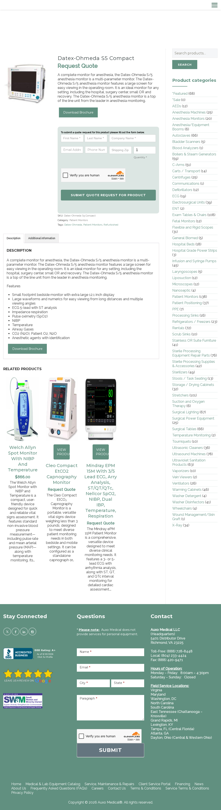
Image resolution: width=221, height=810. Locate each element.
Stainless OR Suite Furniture (194, 340)
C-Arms (178, 165)
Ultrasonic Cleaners (187, 448)
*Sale (176, 100)
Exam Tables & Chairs (189, 215)
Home (16, 784)
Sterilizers (180, 372)
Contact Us (117, 788)
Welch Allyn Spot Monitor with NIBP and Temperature (23, 458)
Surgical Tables (184, 429)
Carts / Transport (186, 171)
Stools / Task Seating (189, 378)
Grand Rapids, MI (164, 720)
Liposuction (181, 278)
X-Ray (177, 525)
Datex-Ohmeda (73, 224)
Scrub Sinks (181, 334)
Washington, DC (163, 699)
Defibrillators (182, 190)
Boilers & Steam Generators (194, 154)
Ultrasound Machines (189, 454)
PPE (175, 309)
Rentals (178, 328)
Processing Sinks (185, 315)
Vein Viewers (182, 477)
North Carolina (162, 703)
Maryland (158, 694)
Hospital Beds (183, 244)
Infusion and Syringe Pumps (194, 261)
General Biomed (185, 238)
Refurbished (111, 224)
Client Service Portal (154, 784)
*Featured (180, 94)
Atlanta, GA (160, 733)
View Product (63, 452)
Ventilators (180, 483)
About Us (18, 788)
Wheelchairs (182, 508)
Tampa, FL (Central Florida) (172, 729)
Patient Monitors (78, 220)
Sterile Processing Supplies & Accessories (193, 364)
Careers (98, 788)
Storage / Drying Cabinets (193, 385)
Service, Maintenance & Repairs (109, 784)
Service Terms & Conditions (187, 788)
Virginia (156, 690)
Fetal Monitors (183, 221)
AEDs (176, 106)
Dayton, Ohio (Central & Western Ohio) (181, 738)
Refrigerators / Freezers (191, 322)
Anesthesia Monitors (188, 119)
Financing (182, 784)
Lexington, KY (162, 725)
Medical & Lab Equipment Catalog (52, 784)
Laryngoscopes (184, 272)
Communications (185, 184)
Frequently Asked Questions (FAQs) (58, 788)
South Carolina (162, 707)
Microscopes (182, 284)
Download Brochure (78, 112)
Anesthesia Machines (189, 112)
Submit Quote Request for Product (108, 195)
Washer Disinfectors (188, 502)
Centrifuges (181, 177)
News (199, 784)
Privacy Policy (22, 793)
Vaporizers (180, 471)
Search (185, 64)
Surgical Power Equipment (193, 418)
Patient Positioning (187, 303)
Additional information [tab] (41, 238)
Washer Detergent (186, 496)
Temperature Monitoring (191, 435)
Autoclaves (181, 135)
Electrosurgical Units (188, 202)
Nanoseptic (181, 290)
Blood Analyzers (185, 148)
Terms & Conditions (145, 788)
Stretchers (180, 395)
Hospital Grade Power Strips (194, 250)
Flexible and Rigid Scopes (192, 227)
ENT (175, 209)
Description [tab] (14, 238)
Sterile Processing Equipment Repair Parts (191, 353)
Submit (110, 750)
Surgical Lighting (185, 412)
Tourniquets (181, 441)
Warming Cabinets (187, 490)
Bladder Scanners (186, 142)
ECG (175, 196)
